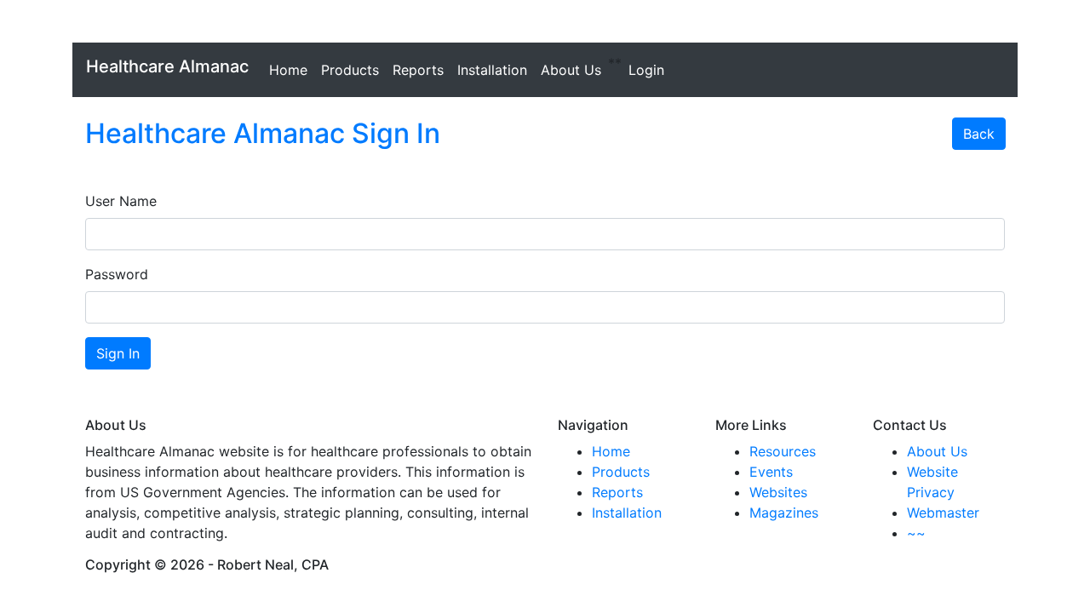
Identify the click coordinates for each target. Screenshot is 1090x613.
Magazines (783, 512)
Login (646, 69)
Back (979, 133)
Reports (418, 69)
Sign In (118, 353)
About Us (571, 69)
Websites (778, 492)
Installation (492, 69)
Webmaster (943, 512)
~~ (916, 532)
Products (350, 69)
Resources (782, 451)
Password (116, 274)
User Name (121, 200)
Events (771, 471)
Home (288, 69)
